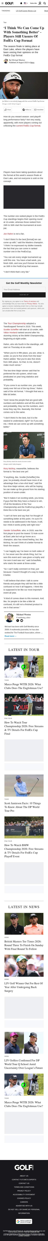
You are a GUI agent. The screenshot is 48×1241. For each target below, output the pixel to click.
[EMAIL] (22, 620)
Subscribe (33, 3)
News (32, 63)
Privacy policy (24, 1191)
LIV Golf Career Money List (26, 11)
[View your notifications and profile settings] (21, 3)
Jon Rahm (8, 234)
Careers (24, 1202)
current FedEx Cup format (28, 126)
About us (24, 1176)
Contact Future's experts (24, 1180)
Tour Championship (17, 323)
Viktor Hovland (10, 332)
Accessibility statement (24, 1194)
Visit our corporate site (31, 1232)
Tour (4, 22)
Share (9, 109)
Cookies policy (24, 1198)
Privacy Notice (32, 304)
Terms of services (30, 301)
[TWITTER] (18, 620)
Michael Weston (18, 60)
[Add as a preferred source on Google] (24, 1221)
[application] (24, 196)
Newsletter (40, 109)
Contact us (24, 1183)
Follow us (28, 109)
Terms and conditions (24, 1187)
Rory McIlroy (9, 468)
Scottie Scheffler (11, 329)
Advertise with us (24, 1206)
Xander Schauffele (12, 530)
